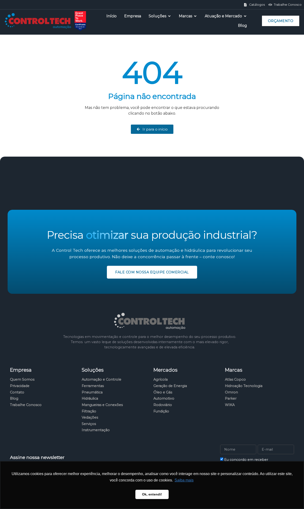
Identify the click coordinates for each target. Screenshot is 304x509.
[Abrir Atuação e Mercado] (245, 16)
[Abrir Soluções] (169, 16)
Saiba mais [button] (184, 480)
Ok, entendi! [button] (152, 494)
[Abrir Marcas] (195, 16)
